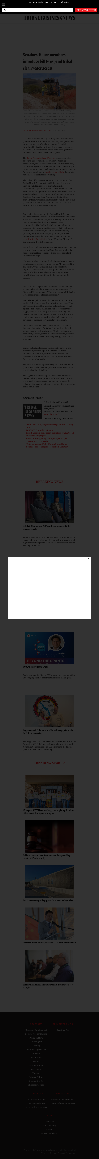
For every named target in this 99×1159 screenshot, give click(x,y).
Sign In (54, 2)
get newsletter (86, 10)
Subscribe (64, 2)
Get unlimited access (38, 2)
